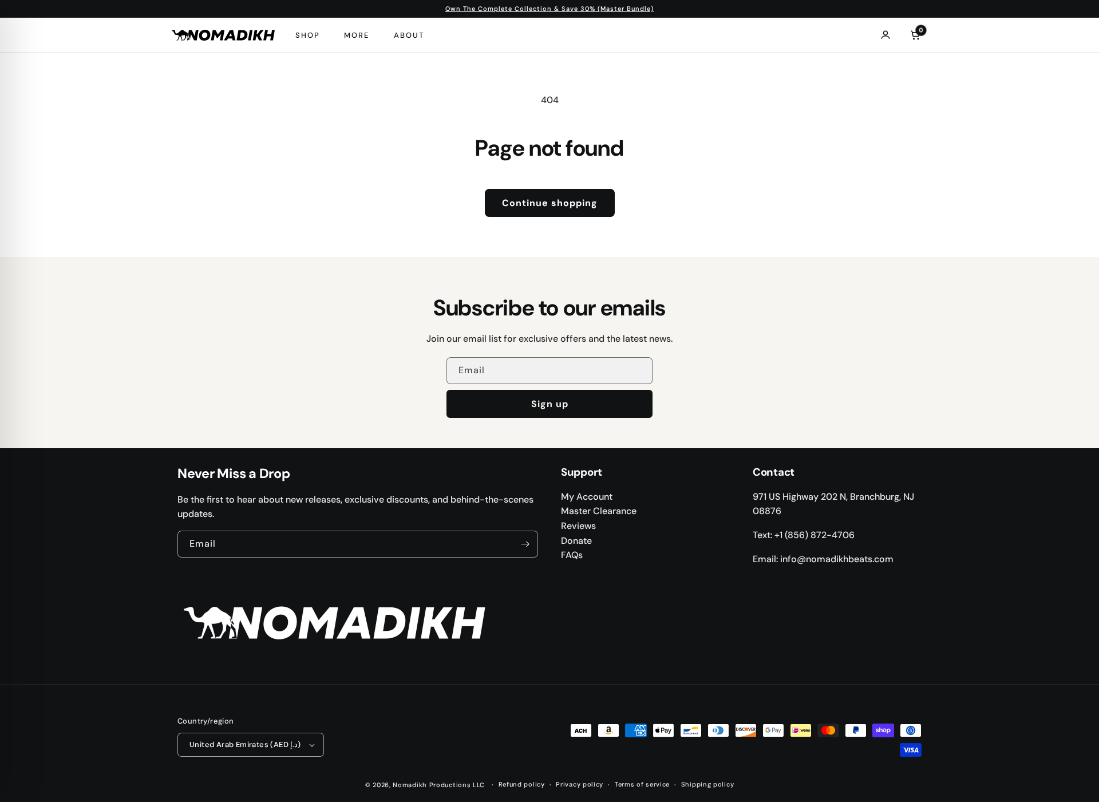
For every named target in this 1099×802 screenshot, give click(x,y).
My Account (586, 497)
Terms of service (642, 784)
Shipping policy (707, 784)
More (356, 35)
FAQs (572, 555)
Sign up (549, 404)
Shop (307, 35)
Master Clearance (599, 511)
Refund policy (522, 784)
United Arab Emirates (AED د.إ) (245, 744)
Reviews (578, 526)
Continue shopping (550, 203)
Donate (576, 541)
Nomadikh (410, 785)
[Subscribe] (524, 544)
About (409, 35)
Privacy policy (579, 784)
